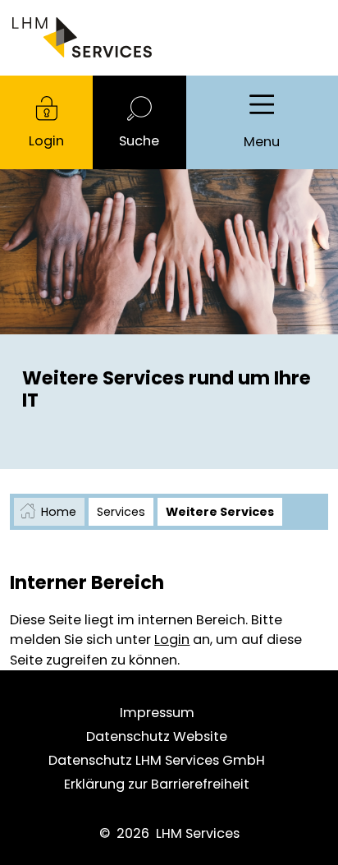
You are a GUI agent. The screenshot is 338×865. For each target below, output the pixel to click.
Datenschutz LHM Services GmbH (156, 760)
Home (58, 512)
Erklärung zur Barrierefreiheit (156, 784)
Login (46, 140)
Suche (139, 140)
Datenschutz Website (156, 736)
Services (121, 512)
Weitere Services (220, 512)
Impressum (157, 712)
